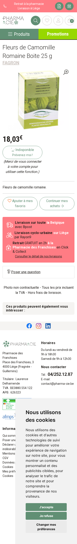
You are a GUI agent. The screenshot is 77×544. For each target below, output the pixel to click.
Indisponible (23, 152)
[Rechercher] (35, 20)
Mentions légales (14, 453)
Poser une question (25, 272)
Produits (22, 34)
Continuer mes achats (57, 203)
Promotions (58, 34)
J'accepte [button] (46, 507)
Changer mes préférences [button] (46, 527)
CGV (5, 458)
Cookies (8, 467)
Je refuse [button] (46, 516)
